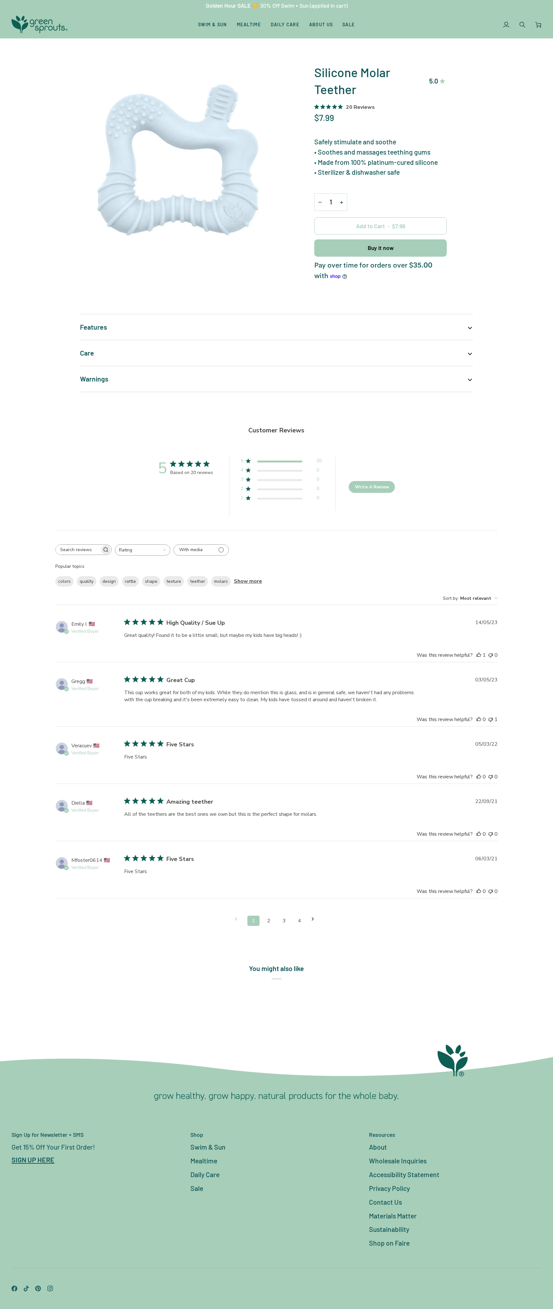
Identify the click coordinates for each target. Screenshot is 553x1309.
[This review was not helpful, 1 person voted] (490, 719)
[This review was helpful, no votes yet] (479, 719)
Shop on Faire (389, 1243)
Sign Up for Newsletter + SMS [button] (48, 1134)
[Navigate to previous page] (238, 919)
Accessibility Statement (404, 1174)
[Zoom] (178, 162)
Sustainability (389, 1229)
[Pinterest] (38, 1288)
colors (64, 581)
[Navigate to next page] (315, 919)
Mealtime (203, 1161)
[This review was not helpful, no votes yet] (490, 655)
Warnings (94, 379)
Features (93, 327)
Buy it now (381, 247)
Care (87, 353)
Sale (196, 1188)
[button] (212, 24)
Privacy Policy (389, 1188)
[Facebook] (14, 1288)
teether (197, 581)
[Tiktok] (26, 1288)
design (109, 581)
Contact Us (385, 1202)
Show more (248, 581)
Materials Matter (393, 1216)
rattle (130, 581)
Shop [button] (196, 1134)
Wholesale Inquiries (398, 1161)
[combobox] (142, 550)
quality (86, 581)
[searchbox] (78, 550)
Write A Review (372, 487)
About (378, 1147)
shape (151, 581)
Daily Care (205, 1174)
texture (173, 581)
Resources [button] (382, 1134)
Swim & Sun (208, 1147)
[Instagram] (50, 1288)
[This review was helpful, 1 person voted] (479, 655)
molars (221, 581)
